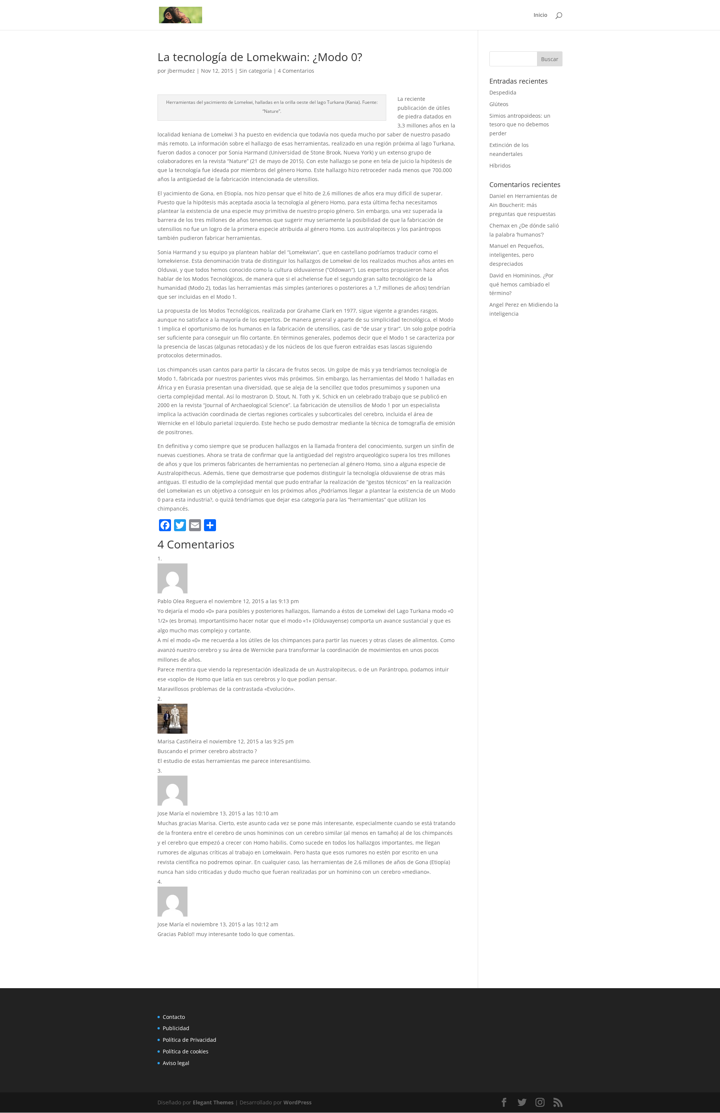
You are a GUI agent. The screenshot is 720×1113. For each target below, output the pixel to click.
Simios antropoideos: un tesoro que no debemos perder (519, 124)
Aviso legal (176, 1063)
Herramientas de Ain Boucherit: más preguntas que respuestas (523, 204)
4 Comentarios (296, 70)
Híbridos (500, 165)
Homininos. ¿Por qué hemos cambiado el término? (521, 284)
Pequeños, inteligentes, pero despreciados (516, 254)
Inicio (541, 15)
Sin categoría (255, 70)
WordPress (298, 1102)
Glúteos (498, 104)
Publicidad (176, 1028)
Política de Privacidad (189, 1039)
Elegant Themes (213, 1102)
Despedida (502, 92)
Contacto (174, 1016)
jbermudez (181, 70)
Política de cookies (185, 1051)
